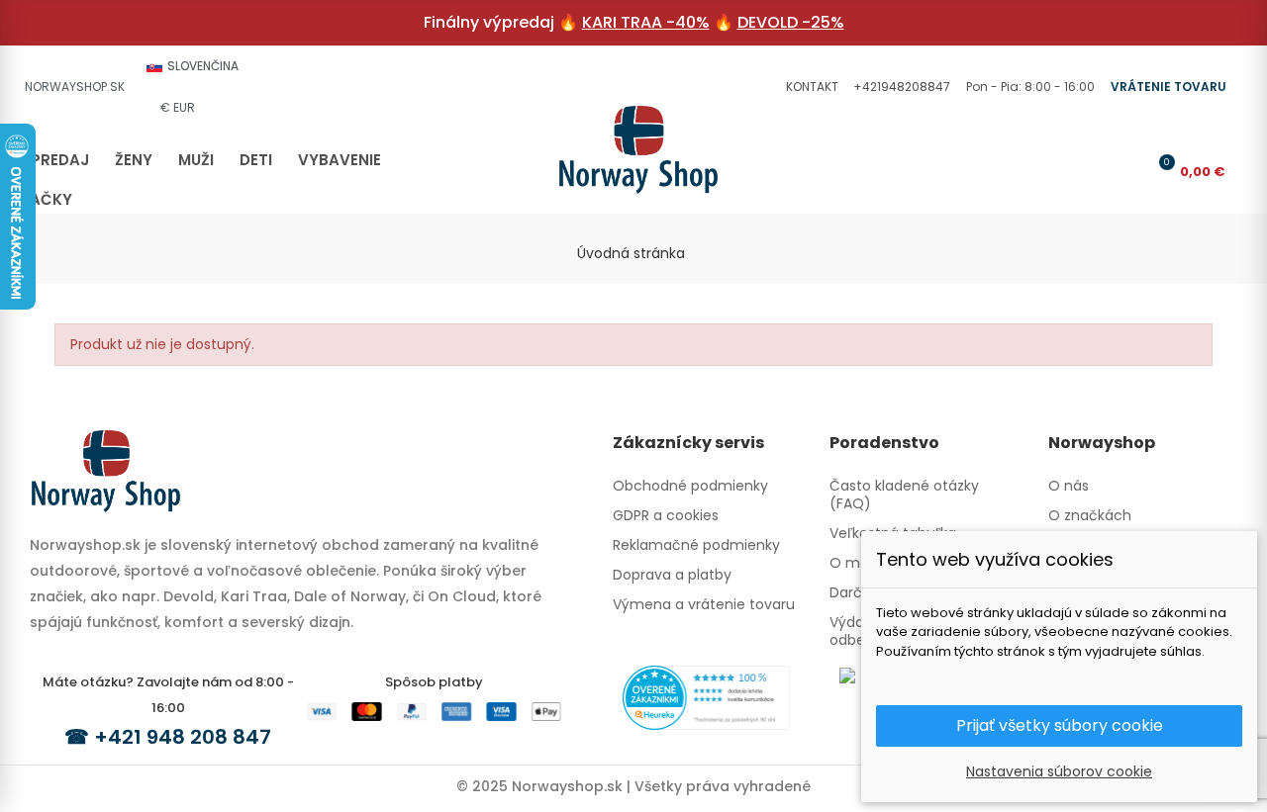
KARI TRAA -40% (646, 22)
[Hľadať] (1095, 171)
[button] (809, 87)
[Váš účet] (1127, 171)
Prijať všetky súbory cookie (1059, 725)
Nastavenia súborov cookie (1059, 771)
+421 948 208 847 (182, 737)
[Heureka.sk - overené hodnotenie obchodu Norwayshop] (706, 696)
